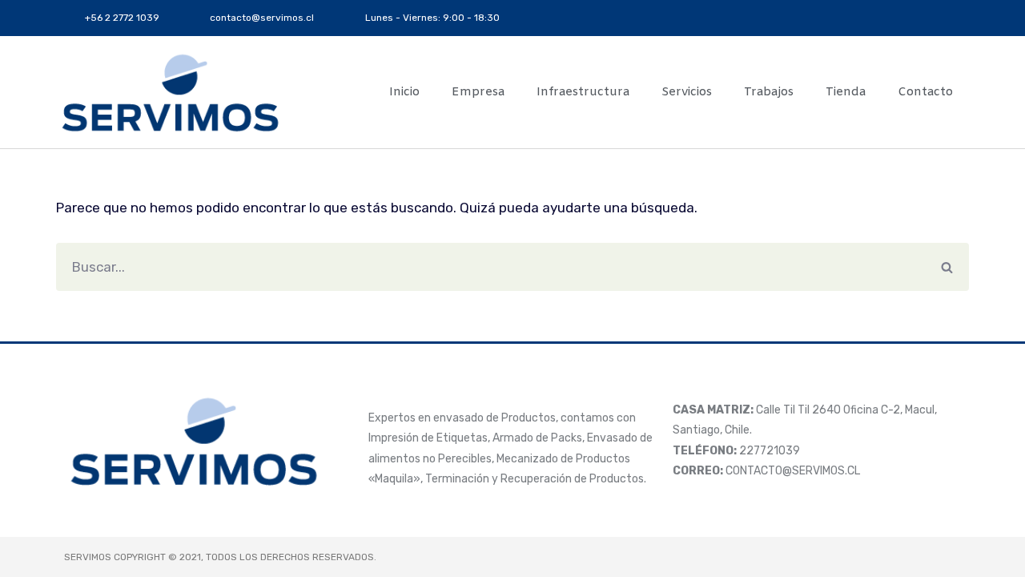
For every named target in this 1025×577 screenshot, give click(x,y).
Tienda (846, 92)
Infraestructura (583, 92)
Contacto (925, 92)
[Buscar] (947, 267)
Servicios (686, 92)
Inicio (404, 92)
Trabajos (769, 92)
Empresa (478, 92)
